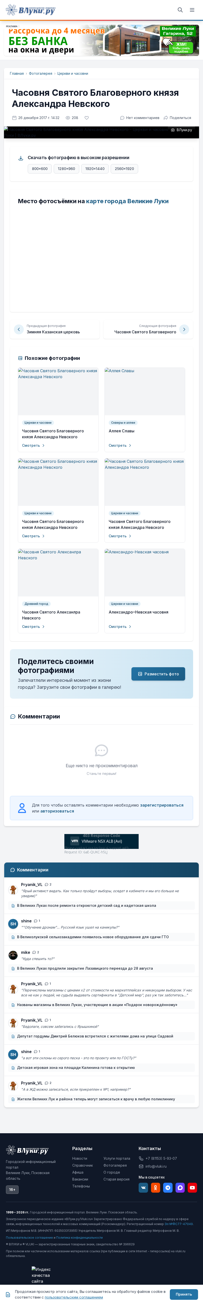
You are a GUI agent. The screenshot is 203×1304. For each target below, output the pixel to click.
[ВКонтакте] (143, 1188)
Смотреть (31, 445)
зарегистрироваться (161, 805)
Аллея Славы (121, 431)
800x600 (40, 169)
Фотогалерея (40, 73)
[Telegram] (168, 1188)
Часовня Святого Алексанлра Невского (51, 615)
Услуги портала (116, 1158)
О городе (111, 1172)
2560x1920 (124, 169)
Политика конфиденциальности (79, 1237)
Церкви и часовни (72, 73)
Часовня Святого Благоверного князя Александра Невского (53, 434)
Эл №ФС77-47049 (179, 1224)
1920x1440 (94, 169)
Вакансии (80, 1179)
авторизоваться (57, 811)
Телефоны (81, 1186)
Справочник (82, 1165)
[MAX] (180, 1188)
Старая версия (116, 1179)
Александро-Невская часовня (138, 612)
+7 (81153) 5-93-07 (161, 1158)
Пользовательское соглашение (29, 1237)
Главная (17, 73)
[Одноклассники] (155, 1188)
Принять (184, 1294)
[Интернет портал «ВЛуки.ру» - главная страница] (30, 10)
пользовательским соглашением (74, 1297)
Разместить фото (162, 673)
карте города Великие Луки (127, 201)
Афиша (77, 1172)
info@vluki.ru (156, 1166)
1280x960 (66, 169)
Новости (79, 1158)
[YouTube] (192, 1188)
